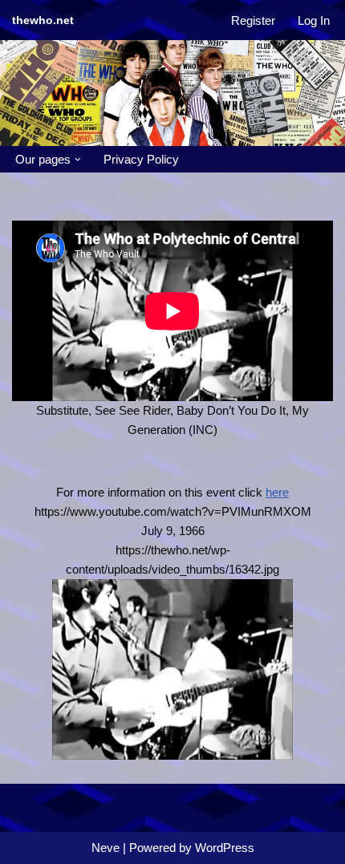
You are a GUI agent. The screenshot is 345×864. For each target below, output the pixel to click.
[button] (78, 159)
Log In (314, 20)
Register (253, 20)
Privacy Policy (141, 159)
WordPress (224, 847)
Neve (105, 847)
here (277, 492)
